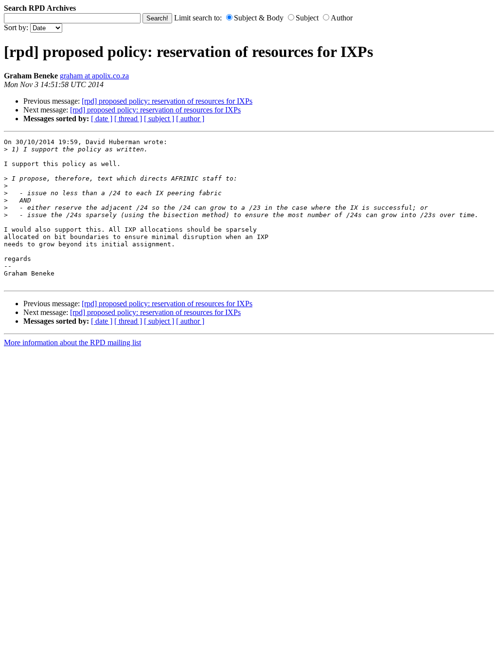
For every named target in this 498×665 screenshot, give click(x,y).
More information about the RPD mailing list (72, 342)
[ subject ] (159, 118)
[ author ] (190, 118)
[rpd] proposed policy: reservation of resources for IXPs (167, 101)
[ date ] (101, 118)
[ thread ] (128, 118)
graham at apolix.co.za (94, 76)
